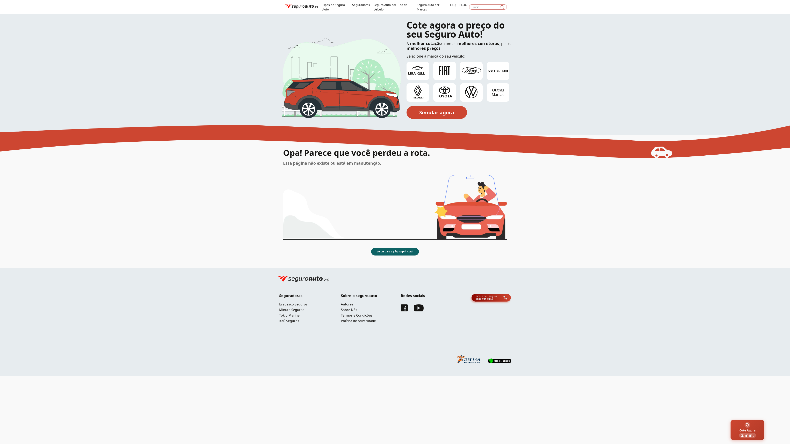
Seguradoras (361, 5)
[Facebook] (404, 310)
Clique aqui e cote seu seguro (96, 4)
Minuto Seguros (291, 310)
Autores (347, 304)
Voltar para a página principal (395, 251)
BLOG (463, 5)
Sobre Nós (349, 310)
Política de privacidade (358, 321)
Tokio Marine (289, 315)
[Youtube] (419, 310)
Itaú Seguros (289, 321)
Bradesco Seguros (293, 304)
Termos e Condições (356, 315)
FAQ (453, 5)
